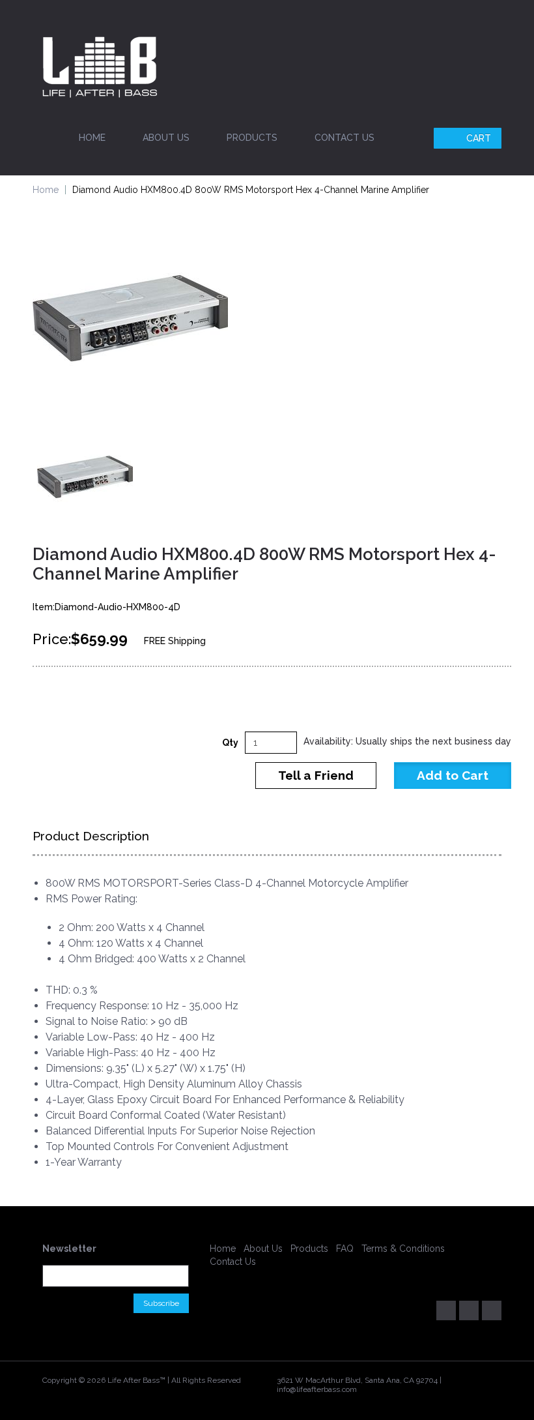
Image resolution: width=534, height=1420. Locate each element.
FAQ (345, 1248)
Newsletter (69, 1248)
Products (252, 137)
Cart (478, 138)
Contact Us (344, 137)
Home (92, 137)
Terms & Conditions (403, 1248)
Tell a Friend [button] (316, 775)
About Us (166, 137)
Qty (230, 742)
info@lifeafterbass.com (317, 1389)
